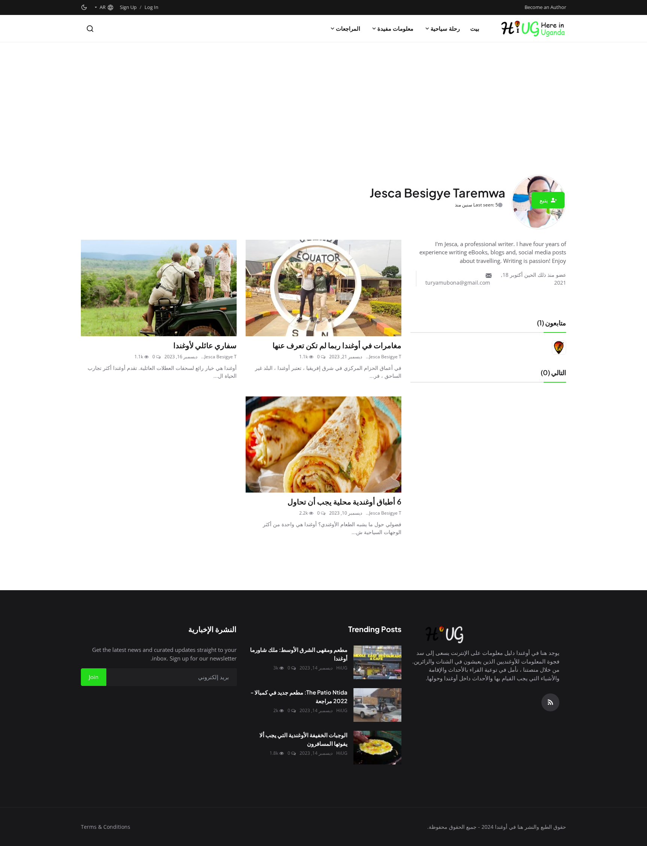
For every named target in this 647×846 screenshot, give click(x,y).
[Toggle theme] (84, 7)
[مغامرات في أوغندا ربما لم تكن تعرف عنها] (323, 288)
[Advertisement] (323, 98)
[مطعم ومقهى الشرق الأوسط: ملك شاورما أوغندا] (377, 662)
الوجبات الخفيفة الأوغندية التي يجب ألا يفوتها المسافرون (303, 739)
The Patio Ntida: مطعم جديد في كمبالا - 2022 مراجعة (298, 696)
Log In (151, 7)
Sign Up (128, 7)
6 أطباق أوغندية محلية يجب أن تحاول (344, 501)
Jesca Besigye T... (383, 356)
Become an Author (545, 7)
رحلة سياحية (445, 28)
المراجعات (348, 28)
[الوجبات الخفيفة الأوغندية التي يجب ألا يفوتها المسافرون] (377, 747)
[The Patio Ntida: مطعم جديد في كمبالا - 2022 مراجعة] (377, 705)
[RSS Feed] (550, 702)
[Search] (90, 29)
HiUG (341, 668)
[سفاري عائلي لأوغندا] (159, 288)
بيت (474, 28)
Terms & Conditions (105, 826)
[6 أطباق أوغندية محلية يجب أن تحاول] (323, 444)
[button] (103, 7)
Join (93, 677)
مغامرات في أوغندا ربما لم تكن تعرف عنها (337, 345)
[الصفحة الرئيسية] (532, 28)
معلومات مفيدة (395, 28)
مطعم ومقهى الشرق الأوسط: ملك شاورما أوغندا (298, 654)
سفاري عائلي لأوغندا (205, 345)
